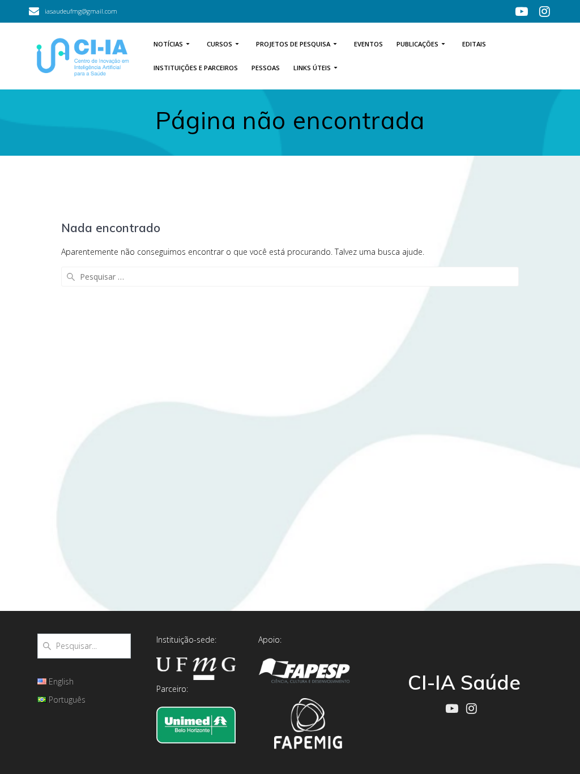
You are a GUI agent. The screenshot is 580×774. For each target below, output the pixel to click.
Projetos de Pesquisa (293, 44)
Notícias (168, 44)
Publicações (417, 44)
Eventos (368, 44)
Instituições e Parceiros (195, 67)
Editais (474, 44)
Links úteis (312, 67)
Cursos (219, 44)
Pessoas (265, 67)
